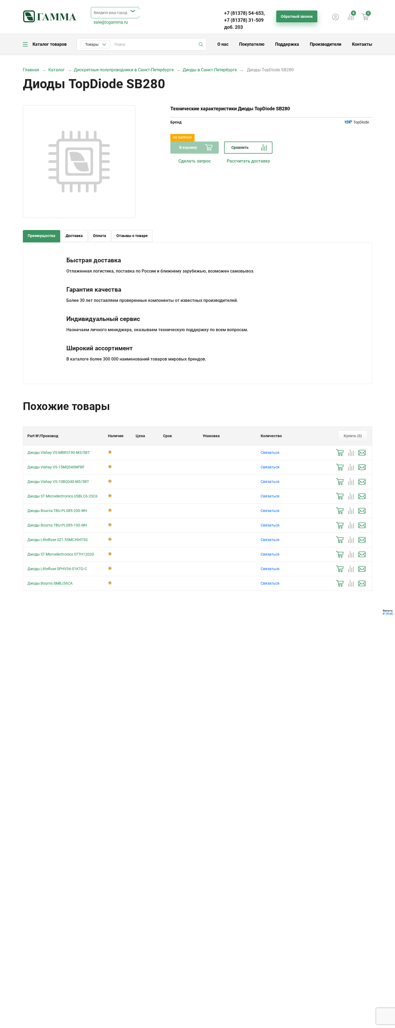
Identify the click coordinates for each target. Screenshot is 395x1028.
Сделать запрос (194, 161)
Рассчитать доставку (248, 161)
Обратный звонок (297, 16)
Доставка (74, 236)
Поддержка (287, 44)
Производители (325, 44)
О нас (222, 44)
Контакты (362, 44)
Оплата (99, 236)
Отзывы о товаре (132, 236)
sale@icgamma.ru (111, 22)
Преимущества (41, 236)
